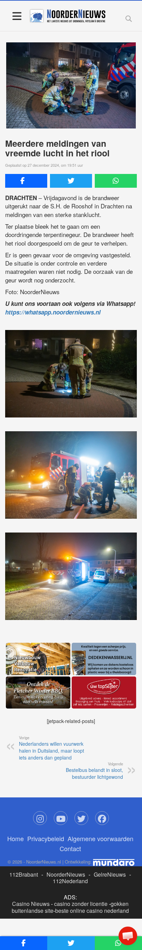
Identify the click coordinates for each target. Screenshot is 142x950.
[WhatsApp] (116, 181)
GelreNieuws (110, 874)
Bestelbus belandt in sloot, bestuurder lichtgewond (94, 770)
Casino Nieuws (31, 904)
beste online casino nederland (92, 911)
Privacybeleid (45, 838)
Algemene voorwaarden (100, 838)
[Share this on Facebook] (26, 181)
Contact (70, 848)
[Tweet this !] (71, 181)
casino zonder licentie (81, 904)
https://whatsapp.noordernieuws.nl (53, 312)
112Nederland (70, 881)
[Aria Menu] (16, 16)
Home (15, 838)
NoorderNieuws (66, 874)
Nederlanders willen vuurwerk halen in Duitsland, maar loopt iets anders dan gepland (51, 748)
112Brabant (23, 874)
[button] (128, 936)
